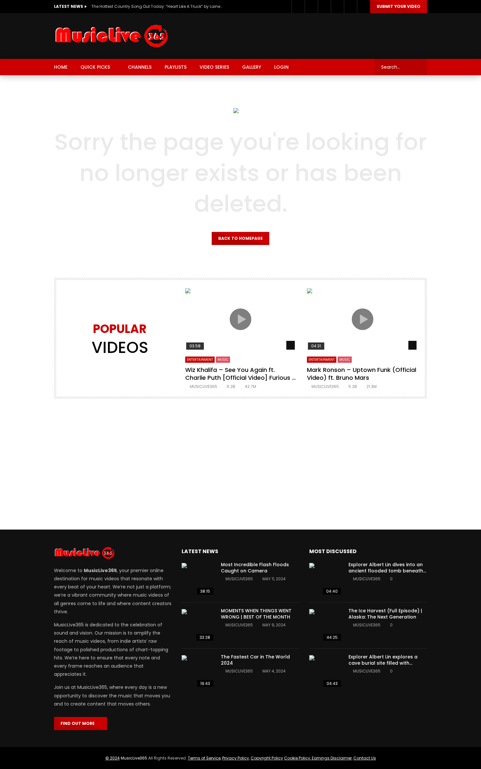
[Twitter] (311, 6)
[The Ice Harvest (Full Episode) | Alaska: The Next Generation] (325, 625)
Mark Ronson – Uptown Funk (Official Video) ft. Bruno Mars (361, 374)
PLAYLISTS (176, 67)
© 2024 (112, 758)
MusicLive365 (134, 758)
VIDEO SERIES (214, 67)
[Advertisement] (308, 34)
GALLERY (251, 67)
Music (223, 359)
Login (281, 67)
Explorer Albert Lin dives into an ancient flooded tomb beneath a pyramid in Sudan (385, 570)
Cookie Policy (297, 758)
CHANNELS (139, 67)
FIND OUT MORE (79, 723)
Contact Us (364, 758)
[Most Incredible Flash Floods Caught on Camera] (198, 579)
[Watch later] (337, 6)
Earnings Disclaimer (331, 758)
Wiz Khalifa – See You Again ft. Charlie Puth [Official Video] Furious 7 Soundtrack (240, 378)
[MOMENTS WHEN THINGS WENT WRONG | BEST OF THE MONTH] (198, 625)
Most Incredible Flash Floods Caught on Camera (255, 567)
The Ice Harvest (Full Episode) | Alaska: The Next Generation (385, 613)
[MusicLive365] (112, 36)
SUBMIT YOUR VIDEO (398, 6)
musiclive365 (203, 386)
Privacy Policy (235, 758)
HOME (60, 67)
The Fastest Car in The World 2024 (255, 660)
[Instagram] (324, 6)
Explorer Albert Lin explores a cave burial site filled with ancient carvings (383, 663)
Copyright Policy (267, 758)
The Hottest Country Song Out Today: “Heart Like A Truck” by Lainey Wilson (156, 6)
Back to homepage (240, 238)
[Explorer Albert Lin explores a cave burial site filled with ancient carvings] (325, 671)
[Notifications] (350, 6)
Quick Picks (95, 67)
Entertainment (200, 359)
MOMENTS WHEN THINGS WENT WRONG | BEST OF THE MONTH (256, 613)
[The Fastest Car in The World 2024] (198, 671)
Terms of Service (204, 758)
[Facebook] (298, 6)
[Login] (363, 6)
